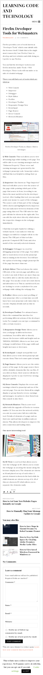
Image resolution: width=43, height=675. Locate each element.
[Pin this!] (14, 492)
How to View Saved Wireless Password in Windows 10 (10, 552)
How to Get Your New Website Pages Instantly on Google (20, 502)
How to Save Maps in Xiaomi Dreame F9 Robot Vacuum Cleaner (10, 529)
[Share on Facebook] (7, 492)
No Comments (22, 38)
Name (8, 605)
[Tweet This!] (4, 492)
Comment (10, 582)
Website (8, 622)
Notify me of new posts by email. (23, 637)
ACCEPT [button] (26, 671)
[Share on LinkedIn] (10, 492)
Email (8, 613)
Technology (8, 38)
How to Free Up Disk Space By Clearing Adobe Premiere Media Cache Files (10, 541)
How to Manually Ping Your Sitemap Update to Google (23, 512)
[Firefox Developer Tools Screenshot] (21, 142)
